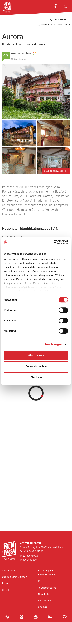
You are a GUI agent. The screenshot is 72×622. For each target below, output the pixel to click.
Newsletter (44, 594)
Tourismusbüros (47, 587)
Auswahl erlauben (36, 366)
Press (41, 581)
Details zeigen (53, 344)
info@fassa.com (28, 559)
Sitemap (42, 607)
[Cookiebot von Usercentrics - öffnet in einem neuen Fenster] (53, 242)
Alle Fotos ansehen (55, 171)
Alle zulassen (36, 355)
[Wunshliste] (65, 616)
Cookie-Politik (10, 570)
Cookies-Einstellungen (14, 577)
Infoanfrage (44, 600)
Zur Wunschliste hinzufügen (55, 25)
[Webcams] (21, 616)
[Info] (55, 6)
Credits (6, 590)
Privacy (6, 583)
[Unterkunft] (50, 616)
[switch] (63, 310)
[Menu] (66, 6)
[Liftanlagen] (36, 616)
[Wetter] (7, 616)
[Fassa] (7, 7)
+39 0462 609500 (33, 551)
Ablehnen (36, 377)
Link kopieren (60, 19)
